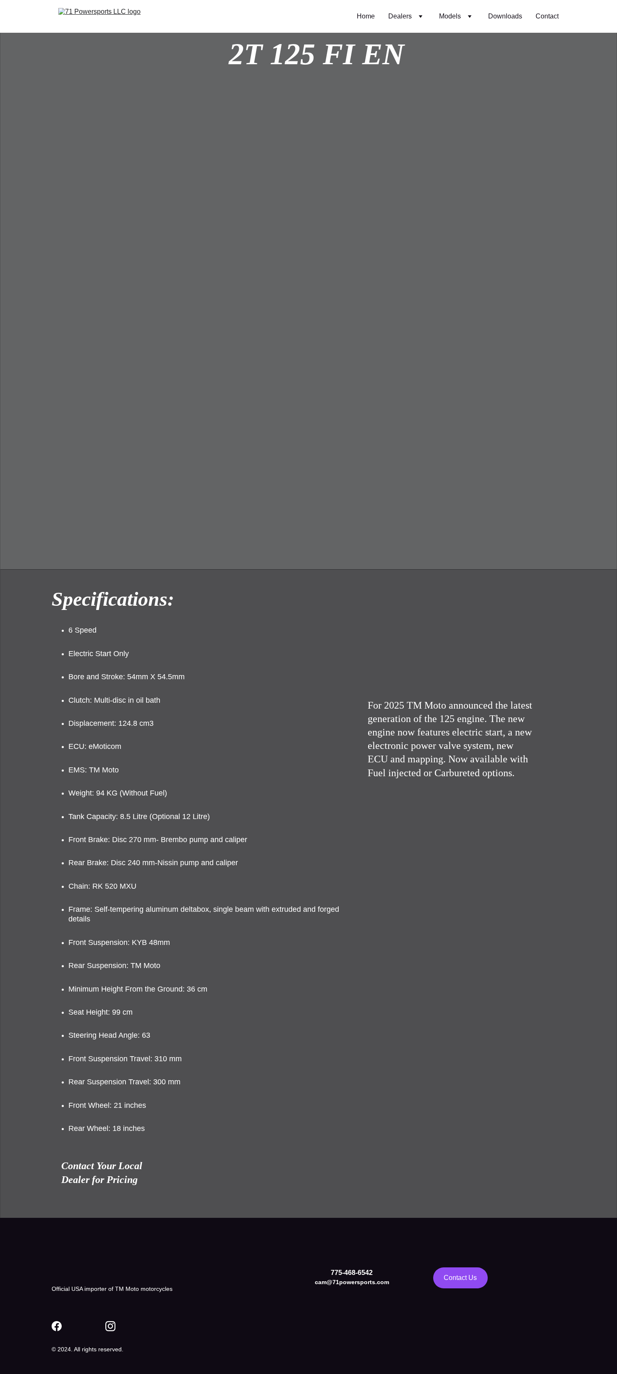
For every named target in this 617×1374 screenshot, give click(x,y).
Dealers (400, 16)
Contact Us (460, 1277)
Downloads (505, 16)
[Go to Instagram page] (110, 1326)
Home (366, 16)
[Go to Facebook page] (57, 1326)
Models (450, 16)
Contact (547, 16)
